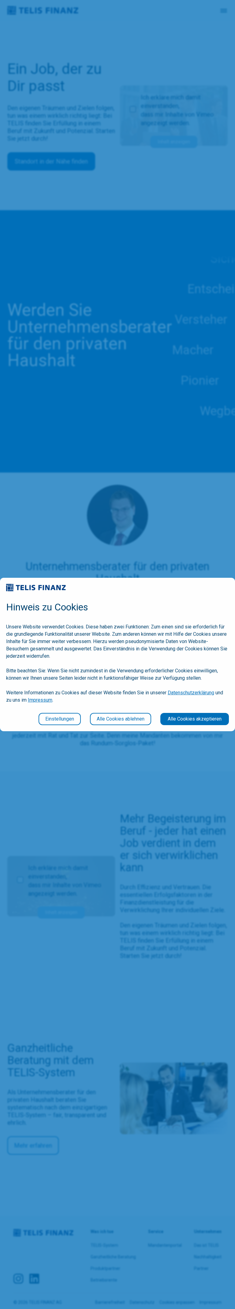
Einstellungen (59, 719)
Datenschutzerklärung (191, 693)
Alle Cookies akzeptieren (195, 719)
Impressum (40, 700)
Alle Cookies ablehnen (120, 719)
